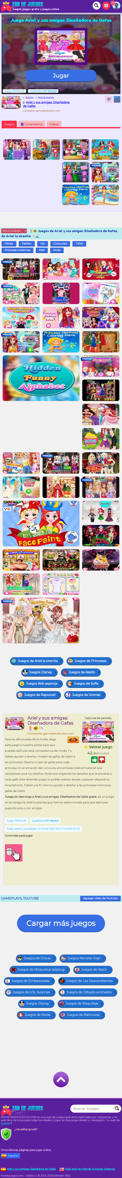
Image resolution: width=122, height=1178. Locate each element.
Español (13, 1155)
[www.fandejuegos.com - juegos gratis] (22, 1110)
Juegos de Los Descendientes (89, 981)
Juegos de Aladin (82, 672)
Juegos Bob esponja (41, 683)
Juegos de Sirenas (86, 695)
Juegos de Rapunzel (39, 695)
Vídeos (54, 124)
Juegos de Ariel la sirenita (38, 661)
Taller (79, 243)
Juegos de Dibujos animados (89, 992)
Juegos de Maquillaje (82, 1003)
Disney (9, 243)
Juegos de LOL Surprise (31, 992)
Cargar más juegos (61, 923)
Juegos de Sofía (86, 683)
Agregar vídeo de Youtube (100, 898)
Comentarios (32, 124)
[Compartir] (117, 99)
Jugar (61, 75)
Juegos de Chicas (37, 958)
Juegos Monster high (84, 958)
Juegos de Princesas (90, 661)
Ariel (42, 250)
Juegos (9, 124)
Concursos (60, 243)
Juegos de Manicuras (83, 1015)
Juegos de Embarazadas (30, 981)
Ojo (42, 243)
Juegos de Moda (37, 1015)
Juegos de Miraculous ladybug (40, 969)
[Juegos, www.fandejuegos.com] (22, 6)
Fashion (27, 243)
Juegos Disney (40, 672)
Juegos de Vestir (94, 969)
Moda (57, 250)
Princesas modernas (17, 250)
